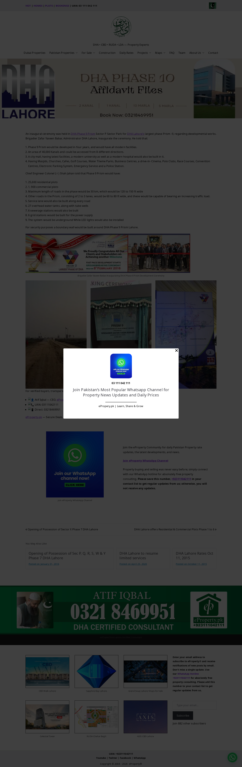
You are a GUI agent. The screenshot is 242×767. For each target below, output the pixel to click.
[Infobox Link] (121, 383)
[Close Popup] (177, 351)
